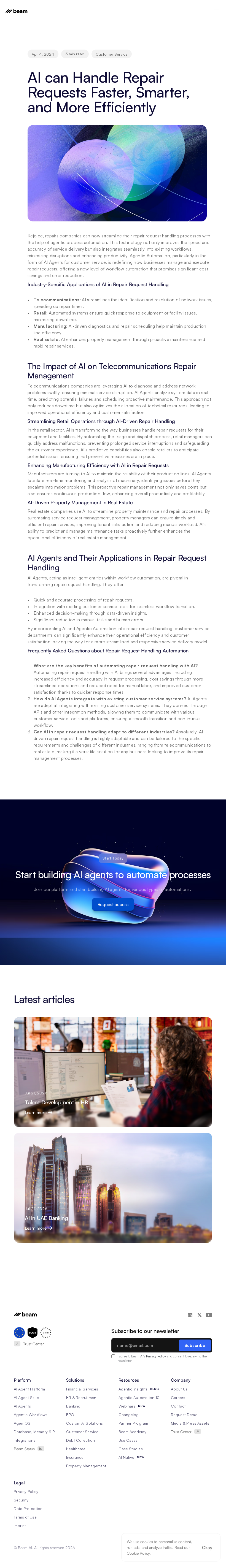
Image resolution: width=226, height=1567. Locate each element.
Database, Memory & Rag (37, 1431)
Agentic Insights (133, 1389)
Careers (178, 1397)
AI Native (126, 1457)
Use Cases (128, 1440)
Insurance (75, 1457)
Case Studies (131, 1448)
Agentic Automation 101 (140, 1397)
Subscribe (194, 1345)
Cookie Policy (138, 1553)
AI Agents (22, 1406)
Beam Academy (132, 1431)
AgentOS (22, 1423)
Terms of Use (25, 1517)
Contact (178, 1406)
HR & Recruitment (82, 1397)
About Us (179, 1389)
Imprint (20, 1525)
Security (21, 1500)
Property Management (86, 1465)
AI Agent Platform (29, 1389)
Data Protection (28, 1508)
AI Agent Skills (26, 1397)
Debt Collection (80, 1440)
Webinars (127, 1406)
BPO (70, 1414)
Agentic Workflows (30, 1414)
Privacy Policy (156, 1356)
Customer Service (82, 1431)
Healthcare (76, 1448)
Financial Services (82, 1389)
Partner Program (133, 1423)
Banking (73, 1406)
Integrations (25, 1440)
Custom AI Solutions (84, 1423)
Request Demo (184, 1414)
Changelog (129, 1414)
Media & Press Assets (190, 1423)
